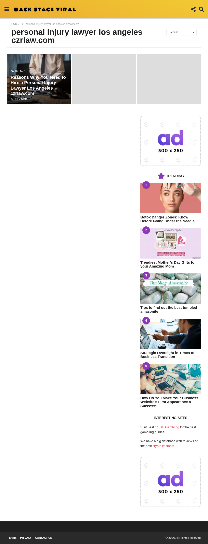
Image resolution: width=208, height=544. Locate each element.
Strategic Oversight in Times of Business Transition (167, 355)
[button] (6, 9)
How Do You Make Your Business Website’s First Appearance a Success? (169, 402)
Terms (12, 537)
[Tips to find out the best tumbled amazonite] (170, 288)
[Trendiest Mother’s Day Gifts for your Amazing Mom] (170, 243)
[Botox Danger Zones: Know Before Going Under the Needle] (170, 198)
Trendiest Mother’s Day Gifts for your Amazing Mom (168, 264)
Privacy (26, 537)
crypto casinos (163, 446)
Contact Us (43, 537)
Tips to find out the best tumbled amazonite (168, 310)
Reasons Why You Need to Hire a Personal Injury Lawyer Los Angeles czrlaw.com (38, 85)
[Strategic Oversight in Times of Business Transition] (170, 334)
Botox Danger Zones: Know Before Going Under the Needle (167, 219)
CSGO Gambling (167, 427)
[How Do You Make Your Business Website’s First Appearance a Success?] (170, 379)
